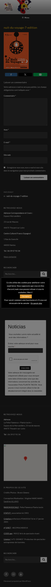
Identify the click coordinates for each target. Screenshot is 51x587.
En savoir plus (36, 303)
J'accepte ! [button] (26, 296)
